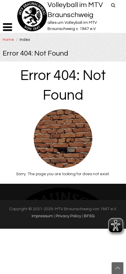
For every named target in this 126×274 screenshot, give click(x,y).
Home (8, 40)
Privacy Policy (68, 216)
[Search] (113, 5)
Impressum (42, 216)
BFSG (89, 216)
